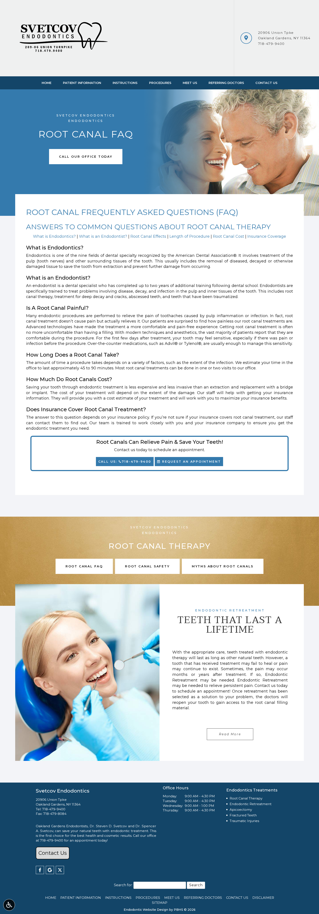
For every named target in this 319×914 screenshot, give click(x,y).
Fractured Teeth (243, 815)
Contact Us (266, 83)
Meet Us (190, 83)
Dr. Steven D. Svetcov (108, 826)
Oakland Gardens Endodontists (62, 826)
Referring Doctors (226, 83)
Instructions (125, 83)
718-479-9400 (271, 44)
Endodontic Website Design (146, 910)
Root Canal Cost (228, 236)
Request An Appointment (191, 462)
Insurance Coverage (266, 236)
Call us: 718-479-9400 (124, 462)
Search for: (123, 885)
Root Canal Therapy (246, 798)
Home (46, 83)
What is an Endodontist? (103, 236)
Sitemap (159, 903)
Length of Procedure (189, 236)
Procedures (160, 83)
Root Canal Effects (148, 236)
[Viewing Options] (9, 905)
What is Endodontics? (54, 236)
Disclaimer (263, 898)
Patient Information (82, 83)
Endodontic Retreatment (250, 804)
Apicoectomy (241, 810)
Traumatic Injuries (244, 821)
